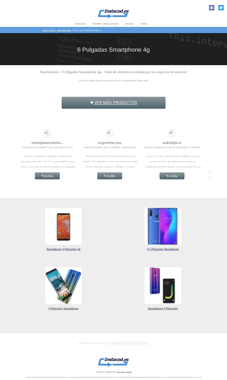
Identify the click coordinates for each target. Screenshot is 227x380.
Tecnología (80, 23)
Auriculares (86, 342)
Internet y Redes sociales (105, 23)
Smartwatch (101, 342)
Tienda (143, 23)
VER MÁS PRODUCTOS (115, 102)
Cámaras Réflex (122, 342)
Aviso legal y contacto (124, 372)
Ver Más (48, 176)
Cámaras (141, 343)
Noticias (129, 23)
